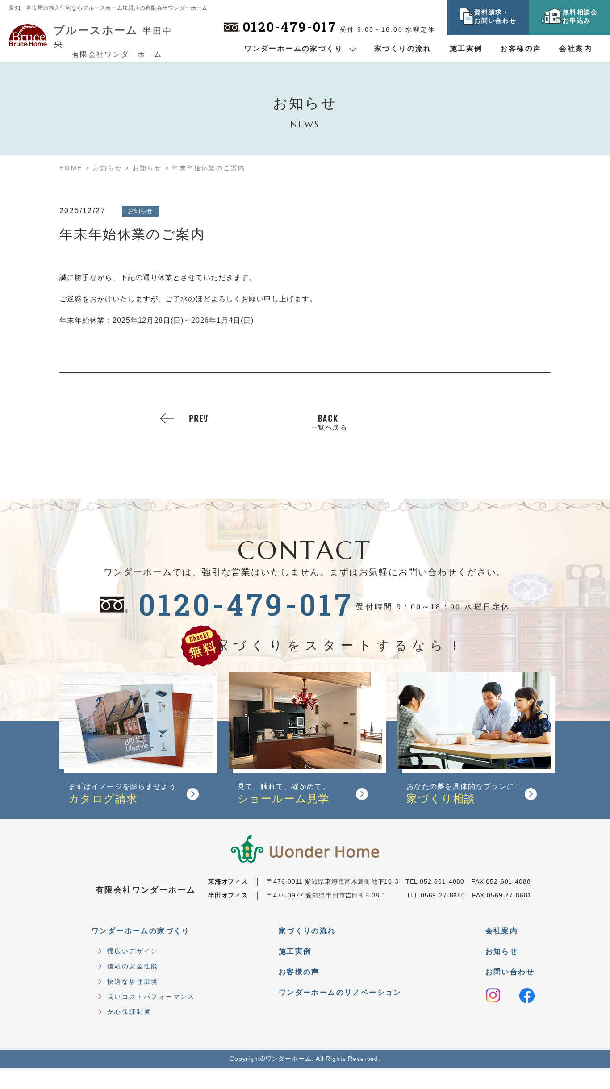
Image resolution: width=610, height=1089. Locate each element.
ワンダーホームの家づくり (293, 48)
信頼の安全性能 (133, 966)
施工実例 (466, 48)
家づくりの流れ (403, 48)
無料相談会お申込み (580, 16)
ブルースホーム (113, 35)
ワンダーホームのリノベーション (340, 992)
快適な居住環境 (133, 981)
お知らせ (501, 951)
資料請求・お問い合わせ (495, 16)
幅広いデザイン (133, 951)
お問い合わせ (510, 972)
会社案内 (575, 48)
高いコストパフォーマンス (151, 996)
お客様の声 (520, 48)
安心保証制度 (129, 1011)
